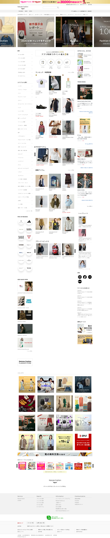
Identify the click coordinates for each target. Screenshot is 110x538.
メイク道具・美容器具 (22, 179)
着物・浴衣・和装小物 (22, 150)
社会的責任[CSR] (48, 535)
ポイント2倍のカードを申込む (63, 529)
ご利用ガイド (58, 502)
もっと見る (30, 351)
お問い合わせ (58, 504)
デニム (57, 14)
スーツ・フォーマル (22, 143)
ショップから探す (21, 61)
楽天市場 (90, 4)
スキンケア (20, 154)
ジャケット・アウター (22, 89)
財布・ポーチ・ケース (22, 129)
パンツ (19, 93)
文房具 (19, 200)
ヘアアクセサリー (21, 136)
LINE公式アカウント (79, 504)
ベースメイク (20, 157)
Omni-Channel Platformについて (62, 510)
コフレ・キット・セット (23, 182)
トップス (20, 86)
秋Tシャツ (31, 14)
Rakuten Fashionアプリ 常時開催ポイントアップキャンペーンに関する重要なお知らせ (84, 304)
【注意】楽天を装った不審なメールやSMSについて (55, 471)
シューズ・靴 (20, 111)
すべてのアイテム (21, 76)
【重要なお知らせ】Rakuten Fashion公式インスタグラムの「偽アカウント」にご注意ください (84, 315)
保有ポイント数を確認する (81, 529)
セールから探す (21, 54)
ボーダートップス (38, 14)
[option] (36, 32)
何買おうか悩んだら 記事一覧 (86, 167)
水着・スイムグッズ (22, 146)
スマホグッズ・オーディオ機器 (24, 193)
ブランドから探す (21, 58)
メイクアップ (20, 161)
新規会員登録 (77, 498)
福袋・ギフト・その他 (22, 207)
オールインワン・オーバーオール (24, 103)
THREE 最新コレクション (49, 14)
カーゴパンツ (70, 14)
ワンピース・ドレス (22, 96)
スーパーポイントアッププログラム (63, 498)
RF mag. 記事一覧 (88, 144)
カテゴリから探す (21, 68)
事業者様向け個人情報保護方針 (37, 535)
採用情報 (55, 535)
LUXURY (19, 500)
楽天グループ (83, 4)
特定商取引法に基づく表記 (61, 508)
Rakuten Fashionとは (60, 500)
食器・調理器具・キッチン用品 (24, 186)
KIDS (30, 11)
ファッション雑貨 (21, 121)
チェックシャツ (78, 14)
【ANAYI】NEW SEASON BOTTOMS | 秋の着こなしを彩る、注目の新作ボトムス (85, 239)
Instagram (77, 502)
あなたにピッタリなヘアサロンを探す (25, 529)
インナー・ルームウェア (23, 114)
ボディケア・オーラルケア (23, 168)
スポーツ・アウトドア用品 (23, 197)
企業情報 (19, 535)
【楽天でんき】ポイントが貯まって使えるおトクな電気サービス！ (40, 526)
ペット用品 (20, 204)
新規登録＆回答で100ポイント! (72, 4)
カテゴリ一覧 (29, 211)
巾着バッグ (85, 14)
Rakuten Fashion (29, 7)
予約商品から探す (21, 72)
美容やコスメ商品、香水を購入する (45, 529)
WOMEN (21, 11)
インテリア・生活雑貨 (22, 189)
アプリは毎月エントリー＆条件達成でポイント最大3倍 (81, 11)
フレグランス (20, 175)
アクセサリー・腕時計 (22, 125)
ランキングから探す (22, 65)
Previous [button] (17, 31)
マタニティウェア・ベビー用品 (24, 139)
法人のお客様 (58, 506)
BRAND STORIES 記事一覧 (87, 200)
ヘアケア (20, 171)
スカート (20, 100)
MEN (26, 11)
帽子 (19, 132)
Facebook (77, 500)
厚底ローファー (63, 14)
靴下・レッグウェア (22, 118)
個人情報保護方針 (26, 535)
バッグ (19, 107)
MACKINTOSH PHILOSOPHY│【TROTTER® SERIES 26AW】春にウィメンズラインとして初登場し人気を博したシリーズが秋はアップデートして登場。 (85, 255)
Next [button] (92, 31)
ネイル (19, 164)
